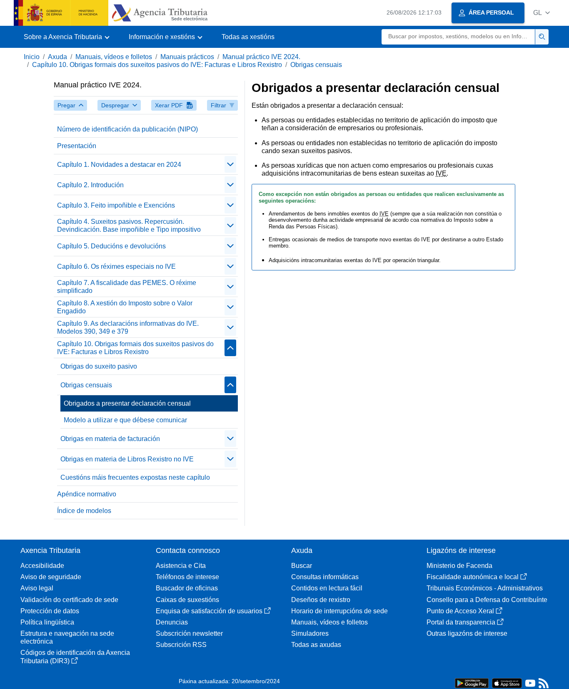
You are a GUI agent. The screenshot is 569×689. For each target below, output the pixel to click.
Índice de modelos (84, 510)
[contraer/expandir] (230, 164)
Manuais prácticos (187, 56)
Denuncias (172, 622)
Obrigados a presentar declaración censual (127, 403)
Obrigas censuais (316, 64)
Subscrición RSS (181, 644)
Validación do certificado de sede (69, 599)
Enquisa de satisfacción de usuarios (209, 611)
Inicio (32, 56)
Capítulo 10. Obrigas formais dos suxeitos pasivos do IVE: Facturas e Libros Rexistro (157, 64)
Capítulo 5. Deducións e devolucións (111, 246)
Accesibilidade (42, 565)
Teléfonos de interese (187, 576)
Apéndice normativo (86, 494)
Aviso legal (36, 588)
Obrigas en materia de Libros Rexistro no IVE (127, 459)
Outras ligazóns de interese (467, 633)
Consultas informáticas (325, 576)
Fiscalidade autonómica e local (473, 576)
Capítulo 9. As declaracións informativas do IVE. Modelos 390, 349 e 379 (128, 327)
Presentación (76, 145)
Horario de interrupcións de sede (339, 611)
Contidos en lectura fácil (326, 588)
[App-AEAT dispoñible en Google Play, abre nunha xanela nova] (472, 682)
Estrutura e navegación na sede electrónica (67, 637)
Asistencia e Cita (181, 565)
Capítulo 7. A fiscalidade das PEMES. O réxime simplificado (126, 286)
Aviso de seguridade (50, 576)
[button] (541, 12)
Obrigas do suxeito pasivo (98, 366)
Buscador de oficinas (187, 588)
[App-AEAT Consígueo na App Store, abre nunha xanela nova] (507, 682)
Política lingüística (47, 622)
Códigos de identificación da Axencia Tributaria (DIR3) (75, 656)
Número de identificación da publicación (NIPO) (127, 129)
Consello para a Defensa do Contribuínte (487, 599)
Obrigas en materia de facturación (110, 438)
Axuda (57, 56)
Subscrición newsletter (189, 633)
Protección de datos (49, 611)
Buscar (301, 565)
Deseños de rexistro (320, 599)
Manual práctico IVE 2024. (261, 56)
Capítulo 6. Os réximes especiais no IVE (116, 266)
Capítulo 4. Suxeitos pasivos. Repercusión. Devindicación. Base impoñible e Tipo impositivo (129, 225)
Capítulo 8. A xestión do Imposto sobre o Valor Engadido (124, 307)
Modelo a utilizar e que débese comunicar (125, 420)
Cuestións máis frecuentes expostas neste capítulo (135, 477)
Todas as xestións (248, 36)
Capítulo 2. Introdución (90, 184)
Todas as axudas (316, 644)
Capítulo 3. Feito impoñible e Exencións (116, 205)
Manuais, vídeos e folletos (113, 56)
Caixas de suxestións (187, 599)
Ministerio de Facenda (459, 565)
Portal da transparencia (461, 622)
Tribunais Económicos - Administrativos (485, 588)
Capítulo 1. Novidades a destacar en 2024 (119, 164)
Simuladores (310, 633)
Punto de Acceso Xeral (460, 611)
